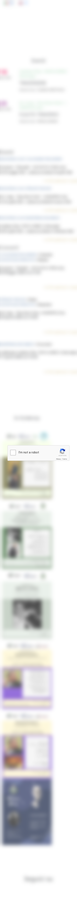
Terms (64, 459)
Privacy (58, 459)
